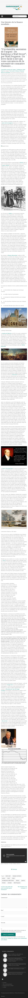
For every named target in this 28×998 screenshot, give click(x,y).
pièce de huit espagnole (7, 123)
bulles (3, 878)
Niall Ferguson (17, 882)
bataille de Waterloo (6, 333)
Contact (4, 987)
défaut (17, 880)
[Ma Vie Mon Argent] (14, 7)
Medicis (10, 213)
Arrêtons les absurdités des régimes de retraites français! (15, 954)
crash (8, 878)
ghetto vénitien (5, 165)
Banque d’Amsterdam (12, 255)
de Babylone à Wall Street (8, 880)
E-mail (3, 916)
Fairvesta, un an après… (20, 968)
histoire (3, 882)
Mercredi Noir (5, 721)
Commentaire (4, 897)
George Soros (10, 684)
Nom (2, 910)
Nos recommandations (7, 984)
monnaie (9, 882)
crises (13, 878)
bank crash (8, 876)
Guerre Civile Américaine (7, 468)
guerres (23, 880)
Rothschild (14, 374)
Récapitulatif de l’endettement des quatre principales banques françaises (15, 960)
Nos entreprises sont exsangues (22, 887)
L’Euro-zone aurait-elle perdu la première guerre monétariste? (6, 888)
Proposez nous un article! (8, 985)
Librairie (4, 982)
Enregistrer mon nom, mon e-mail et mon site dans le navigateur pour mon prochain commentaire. (13, 931)
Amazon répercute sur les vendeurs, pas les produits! (17, 965)
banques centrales (17, 876)
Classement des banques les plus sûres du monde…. (15, 973)
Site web (3, 922)
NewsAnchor (20, 993)
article (4, 560)
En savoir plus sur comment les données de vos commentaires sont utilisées (14, 938)
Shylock (21, 162)
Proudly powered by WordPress (7, 993)
